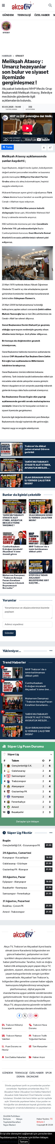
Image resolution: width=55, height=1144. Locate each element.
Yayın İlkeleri (9, 1125)
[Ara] (50, 6)
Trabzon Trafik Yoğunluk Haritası (38, 1037)
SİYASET (19, 56)
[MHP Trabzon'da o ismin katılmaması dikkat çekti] (41, 537)
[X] (24, 1015)
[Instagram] (30, 1015)
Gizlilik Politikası (11, 1116)
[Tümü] (51, 651)
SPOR (48, 1073)
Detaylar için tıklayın (27, 821)
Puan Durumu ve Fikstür (12, 1048)
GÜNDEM (8, 15)
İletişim (7, 1119)
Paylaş (9, 147)
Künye (19, 1119)
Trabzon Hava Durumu (38, 1026)
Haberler (7, 56)
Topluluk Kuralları (12, 1122)
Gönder (9, 633)
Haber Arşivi (39, 1057)
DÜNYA (21, 1076)
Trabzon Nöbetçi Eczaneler (12, 1026)
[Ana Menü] (3, 5)
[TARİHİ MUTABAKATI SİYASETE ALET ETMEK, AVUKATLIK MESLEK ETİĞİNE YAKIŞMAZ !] (14, 506)
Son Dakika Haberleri (15, 1057)
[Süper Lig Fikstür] (51, 833)
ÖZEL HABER (42, 15)
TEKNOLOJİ (24, 15)
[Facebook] (19, 1015)
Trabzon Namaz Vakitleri (12, 1037)
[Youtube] (35, 1015)
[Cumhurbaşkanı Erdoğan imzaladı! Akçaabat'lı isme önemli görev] (14, 537)
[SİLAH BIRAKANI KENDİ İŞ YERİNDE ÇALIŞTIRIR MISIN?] (41, 506)
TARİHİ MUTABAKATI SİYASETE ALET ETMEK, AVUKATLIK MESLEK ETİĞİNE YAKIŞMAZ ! (13, 520)
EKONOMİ (32, 1076)
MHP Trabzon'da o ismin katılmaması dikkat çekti (39, 549)
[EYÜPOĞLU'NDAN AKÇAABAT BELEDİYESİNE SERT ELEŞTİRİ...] (41, 566)
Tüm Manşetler (39, 1046)
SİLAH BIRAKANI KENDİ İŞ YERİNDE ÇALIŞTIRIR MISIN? (40, 517)
